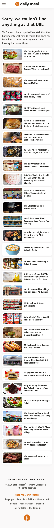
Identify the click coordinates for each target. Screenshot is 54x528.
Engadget (9, 499)
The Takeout (35, 507)
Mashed (40, 503)
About (11, 479)
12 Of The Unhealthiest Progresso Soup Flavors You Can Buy (36, 221)
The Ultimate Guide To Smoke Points (34, 207)
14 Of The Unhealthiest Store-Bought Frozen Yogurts (37, 109)
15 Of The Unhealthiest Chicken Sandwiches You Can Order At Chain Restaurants (37, 123)
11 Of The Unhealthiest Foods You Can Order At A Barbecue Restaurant (37, 137)
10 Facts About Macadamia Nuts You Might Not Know (36, 151)
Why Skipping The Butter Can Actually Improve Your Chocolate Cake (36, 388)
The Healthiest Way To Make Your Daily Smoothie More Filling (37, 430)
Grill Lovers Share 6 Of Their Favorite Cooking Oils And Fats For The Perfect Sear (37, 277)
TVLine (31, 499)
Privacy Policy (38, 479)
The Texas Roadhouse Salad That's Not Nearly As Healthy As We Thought (37, 416)
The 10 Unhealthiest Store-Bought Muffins (36, 81)
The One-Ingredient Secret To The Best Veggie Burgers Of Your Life (36, 54)
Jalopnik (21, 499)
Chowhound (43, 499)
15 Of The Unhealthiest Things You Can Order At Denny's (35, 193)
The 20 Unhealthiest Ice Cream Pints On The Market (36, 165)
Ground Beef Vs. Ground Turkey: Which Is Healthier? (36, 67)
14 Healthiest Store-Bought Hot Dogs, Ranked (36, 346)
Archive (22, 479)
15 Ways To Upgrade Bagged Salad (37, 402)
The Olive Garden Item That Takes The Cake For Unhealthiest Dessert (36, 332)
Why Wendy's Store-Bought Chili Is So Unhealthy (36, 318)
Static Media (19, 484)
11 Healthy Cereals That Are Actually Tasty (36, 249)
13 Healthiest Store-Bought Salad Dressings (36, 262)
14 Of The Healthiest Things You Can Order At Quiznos (36, 290)
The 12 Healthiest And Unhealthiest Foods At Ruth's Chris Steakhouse (37, 360)
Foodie (13, 503)
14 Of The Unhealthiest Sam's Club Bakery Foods (37, 95)
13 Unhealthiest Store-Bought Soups (34, 304)
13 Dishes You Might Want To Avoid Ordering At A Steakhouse (37, 235)
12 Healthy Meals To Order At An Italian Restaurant (36, 443)
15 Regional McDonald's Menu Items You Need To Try (37, 374)
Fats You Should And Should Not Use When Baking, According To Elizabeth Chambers (36, 179)
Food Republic (26, 503)
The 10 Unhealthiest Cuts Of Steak (36, 457)
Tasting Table (20, 507)
